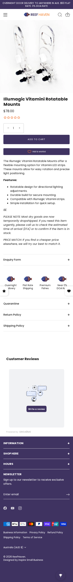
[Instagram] (20, 508)
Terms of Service (32, 537)
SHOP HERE (11, 453)
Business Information (15, 532)
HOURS (8, 464)
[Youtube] (12, 508)
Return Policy (12, 315)
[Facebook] (5, 508)
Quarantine (11, 304)
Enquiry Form (12, 260)
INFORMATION (13, 443)
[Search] (60, 15)
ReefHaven (19, 556)
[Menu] (5, 15)
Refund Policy (55, 532)
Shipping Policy (13, 326)
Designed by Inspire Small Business (23, 560)
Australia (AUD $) (13, 547)
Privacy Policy (37, 532)
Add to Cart (36, 139)
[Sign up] (68, 494)
